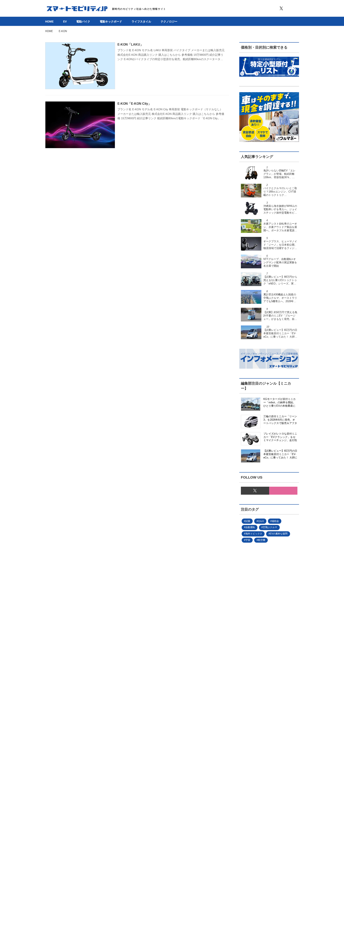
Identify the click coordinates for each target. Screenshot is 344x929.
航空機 (261, 540)
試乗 (247, 521)
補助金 (275, 521)
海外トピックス (253, 533)
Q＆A (261, 521)
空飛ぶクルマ (270, 527)
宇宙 (247, 540)
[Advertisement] (262, 679)
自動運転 (250, 527)
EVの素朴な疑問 (278, 533)
